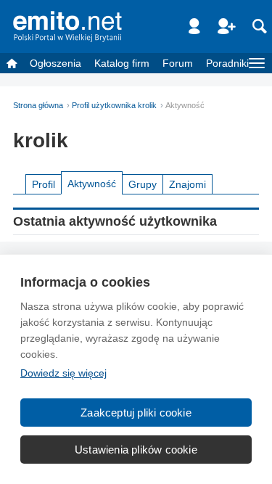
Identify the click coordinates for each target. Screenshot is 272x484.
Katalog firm (121, 63)
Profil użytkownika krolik (114, 105)
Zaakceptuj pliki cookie (136, 412)
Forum (177, 63)
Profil (43, 184)
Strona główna (38, 105)
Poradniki (227, 63)
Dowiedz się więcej (63, 373)
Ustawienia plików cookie (136, 449)
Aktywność (91, 183)
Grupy (142, 184)
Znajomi (187, 184)
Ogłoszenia (55, 63)
